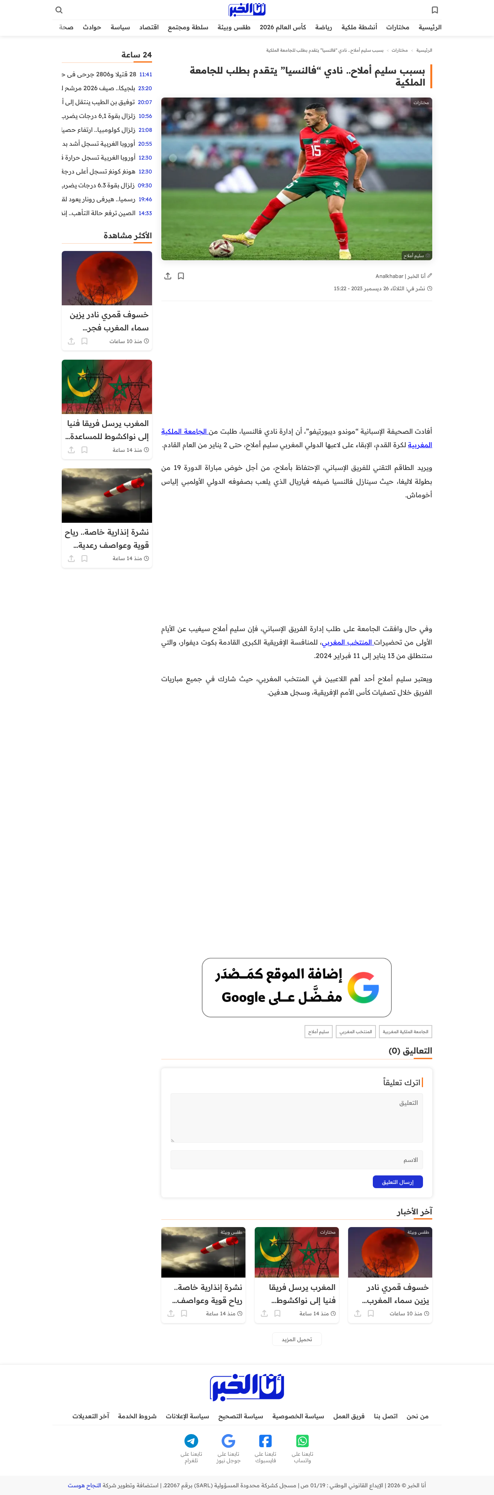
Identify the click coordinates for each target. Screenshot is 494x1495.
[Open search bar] (59, 10)
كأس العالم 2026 (283, 27)
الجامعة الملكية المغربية (405, 1031)
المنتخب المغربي (348, 642)
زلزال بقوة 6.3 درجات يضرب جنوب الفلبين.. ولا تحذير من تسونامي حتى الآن (98, 185)
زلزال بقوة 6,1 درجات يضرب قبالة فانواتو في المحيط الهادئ (98, 116)
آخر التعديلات (91, 1416)
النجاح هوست (84, 1485)
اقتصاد (149, 27)
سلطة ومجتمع (188, 27)
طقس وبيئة (234, 27)
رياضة (323, 27)
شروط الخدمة (137, 1416)
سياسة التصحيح (240, 1416)
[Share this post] (167, 276)
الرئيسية (430, 27)
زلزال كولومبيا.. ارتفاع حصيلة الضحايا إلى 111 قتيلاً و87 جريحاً (98, 129)
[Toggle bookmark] (181, 276)
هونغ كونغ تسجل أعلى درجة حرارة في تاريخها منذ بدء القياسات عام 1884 (98, 171)
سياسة (120, 27)
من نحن (418, 1416)
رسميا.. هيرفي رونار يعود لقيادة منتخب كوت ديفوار (98, 199)
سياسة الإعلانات (187, 1416)
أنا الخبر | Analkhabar (401, 276)
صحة (66, 27)
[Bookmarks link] (435, 10)
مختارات (397, 27)
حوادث (92, 27)
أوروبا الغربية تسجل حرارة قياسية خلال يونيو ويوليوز (98, 157)
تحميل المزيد (297, 1339)
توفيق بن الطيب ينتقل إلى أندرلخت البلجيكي (98, 102)
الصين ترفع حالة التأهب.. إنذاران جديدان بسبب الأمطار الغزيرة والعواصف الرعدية (98, 213)
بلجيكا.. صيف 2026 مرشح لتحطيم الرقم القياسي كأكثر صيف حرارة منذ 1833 (98, 88)
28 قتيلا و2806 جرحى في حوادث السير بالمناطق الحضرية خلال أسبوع (99, 74)
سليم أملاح (318, 1031)
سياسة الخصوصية (298, 1416)
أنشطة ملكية (359, 27)
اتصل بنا (386, 1416)
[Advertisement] (296, 367)
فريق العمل (349, 1416)
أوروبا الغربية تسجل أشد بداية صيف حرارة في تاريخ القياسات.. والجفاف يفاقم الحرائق (98, 143)
